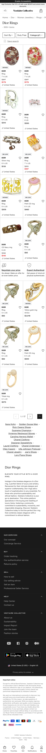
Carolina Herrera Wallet (21, 436)
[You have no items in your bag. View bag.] (41, 10)
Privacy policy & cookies (22, 672)
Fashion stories (11, 633)
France (7, 738)
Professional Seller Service (16, 588)
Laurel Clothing (10, 445)
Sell (6, 572)
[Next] (29, 416)
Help (6, 597)
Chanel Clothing (21, 439)
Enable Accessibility (23, 1)
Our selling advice (12, 580)
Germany (36, 738)
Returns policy (10, 564)
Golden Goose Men (28, 424)
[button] (41, 10)
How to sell (9, 576)
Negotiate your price (11, 270)
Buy (6, 552)
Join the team (10, 629)
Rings (39, 17)
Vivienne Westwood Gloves (21, 433)
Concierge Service (12, 543)
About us (8, 617)
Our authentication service (16, 560)
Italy (25, 740)
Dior (12, 17)
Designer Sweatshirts (21, 442)
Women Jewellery (25, 17)
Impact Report (10, 625)
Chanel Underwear (31, 445)
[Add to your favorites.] (20, 71)
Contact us (9, 604)
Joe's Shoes (31, 452)
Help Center (9, 601)
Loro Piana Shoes (23, 455)
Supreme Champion (21, 430)
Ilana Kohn (10, 424)
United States (27, 738)
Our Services (10, 535)
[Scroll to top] (39, 416)
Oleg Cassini (9, 449)
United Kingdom (16, 738)
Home (5, 17)
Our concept (9, 539)
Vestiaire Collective (15, 613)
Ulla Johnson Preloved (29, 449)
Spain (21, 740)
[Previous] (16, 416)
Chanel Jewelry (14, 452)
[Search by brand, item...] (5, 10)
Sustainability (10, 621)
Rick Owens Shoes (21, 427)
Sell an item (9, 584)
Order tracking (10, 556)
